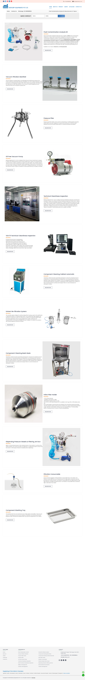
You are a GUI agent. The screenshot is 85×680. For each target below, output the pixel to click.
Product (61, 6)
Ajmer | (16, 673)
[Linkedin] (66, 660)
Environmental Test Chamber (44, 664)
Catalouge (71, 6)
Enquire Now (48, 50)
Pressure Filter (49, 118)
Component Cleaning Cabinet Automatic (59, 274)
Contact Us (79, 6)
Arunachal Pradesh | (45, 673)
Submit (7, 605)
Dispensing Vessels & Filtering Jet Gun (46, 662)
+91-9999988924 (67, 1)
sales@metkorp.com (77, 1)
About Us (55, 6)
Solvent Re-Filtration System (44, 652)
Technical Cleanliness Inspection (56, 196)
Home (50, 6)
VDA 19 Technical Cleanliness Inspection (20, 236)
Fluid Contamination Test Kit (23, 652)
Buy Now (37, 629)
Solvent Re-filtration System (16, 311)
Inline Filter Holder (50, 395)
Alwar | (24, 673)
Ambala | (28, 673)
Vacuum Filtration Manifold (16, 77)
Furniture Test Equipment (23, 666)
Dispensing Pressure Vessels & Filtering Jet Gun (23, 442)
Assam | (50, 673)
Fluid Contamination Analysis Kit (56, 32)
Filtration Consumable (52, 474)
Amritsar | (32, 673)
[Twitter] (62, 660)
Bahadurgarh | (55, 673)
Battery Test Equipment (22, 664)
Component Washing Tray (15, 510)
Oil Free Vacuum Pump (14, 157)
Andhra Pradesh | (37, 673)
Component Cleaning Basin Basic (18, 353)
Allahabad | (20, 673)
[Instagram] (60, 660)
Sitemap (33, 677)
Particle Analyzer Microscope (54, 550)
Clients (66, 6)
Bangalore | (60, 673)
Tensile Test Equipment (43, 666)
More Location (66, 673)
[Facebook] (64, 660)
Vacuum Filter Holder (22, 655)
